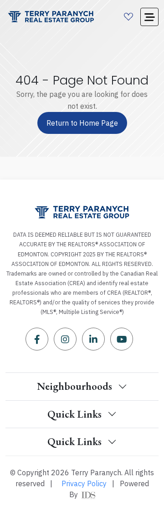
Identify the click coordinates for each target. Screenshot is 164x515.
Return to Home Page (82, 122)
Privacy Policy (84, 483)
